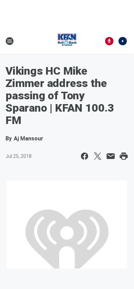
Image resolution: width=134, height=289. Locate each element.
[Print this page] (124, 156)
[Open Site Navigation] (9, 41)
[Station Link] (67, 41)
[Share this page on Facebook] (84, 156)
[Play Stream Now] (123, 41)
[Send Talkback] (109, 41)
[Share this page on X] (97, 156)
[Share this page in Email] (110, 156)
